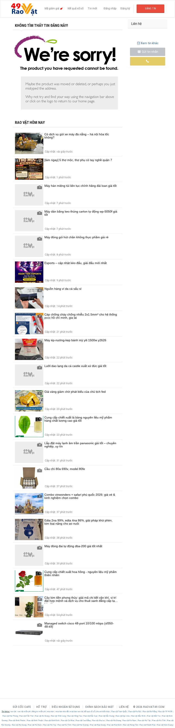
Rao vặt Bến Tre (154, 716)
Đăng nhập (110, 8)
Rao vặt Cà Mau (67, 720)
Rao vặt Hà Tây (144, 720)
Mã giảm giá (52, 8)
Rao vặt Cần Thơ (26, 716)
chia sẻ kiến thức (103, 711)
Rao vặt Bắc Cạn (90, 716)
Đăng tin (150, 8)
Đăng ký (125, 8)
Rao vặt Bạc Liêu (122, 716)
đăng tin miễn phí (39, 711)
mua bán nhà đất (62, 711)
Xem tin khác (150, 43)
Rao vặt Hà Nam (129, 720)
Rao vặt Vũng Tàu (74, 716)
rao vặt (13, 711)
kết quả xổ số (89, 711)
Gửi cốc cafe (22, 706)
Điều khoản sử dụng (66, 706)
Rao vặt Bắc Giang (106, 716)
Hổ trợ (41, 706)
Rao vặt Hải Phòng (10, 716)
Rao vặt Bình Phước (17, 720)
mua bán (50, 711)
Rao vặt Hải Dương (80, 725)
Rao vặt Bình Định (52, 720)
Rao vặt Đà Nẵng (149, 711)
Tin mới (92, 8)
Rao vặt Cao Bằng (83, 720)
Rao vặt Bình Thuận (35, 720)
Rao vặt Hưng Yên (130, 725)
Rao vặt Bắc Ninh (138, 716)
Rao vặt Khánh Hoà (147, 725)
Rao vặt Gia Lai (98, 720)
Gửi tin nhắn (149, 51)
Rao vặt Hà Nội (135, 711)
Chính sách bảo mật (99, 706)
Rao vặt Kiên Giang (164, 725)
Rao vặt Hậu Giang (98, 725)
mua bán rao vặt (76, 711)
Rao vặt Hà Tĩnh (159, 720)
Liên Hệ (124, 706)
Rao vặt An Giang (42, 716)
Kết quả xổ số (75, 8)
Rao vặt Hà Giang (113, 720)
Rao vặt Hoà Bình (114, 725)
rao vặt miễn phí (24, 711)
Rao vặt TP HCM (165, 711)
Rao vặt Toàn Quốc (119, 711)
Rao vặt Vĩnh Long (58, 716)
